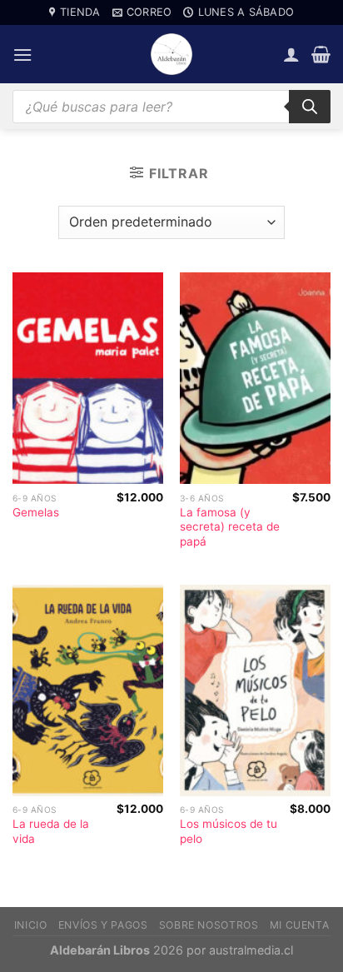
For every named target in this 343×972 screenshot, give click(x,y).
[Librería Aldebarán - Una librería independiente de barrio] (171, 54)
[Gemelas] (87, 378)
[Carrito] (321, 54)
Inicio (30, 925)
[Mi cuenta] (291, 54)
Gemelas (35, 512)
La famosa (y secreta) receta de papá (230, 527)
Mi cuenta (300, 925)
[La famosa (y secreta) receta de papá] (255, 378)
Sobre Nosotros (209, 925)
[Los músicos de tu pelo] (255, 690)
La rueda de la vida (50, 831)
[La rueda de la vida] (87, 690)
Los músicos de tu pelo (228, 831)
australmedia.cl (251, 950)
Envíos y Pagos (103, 925)
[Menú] (22, 54)
